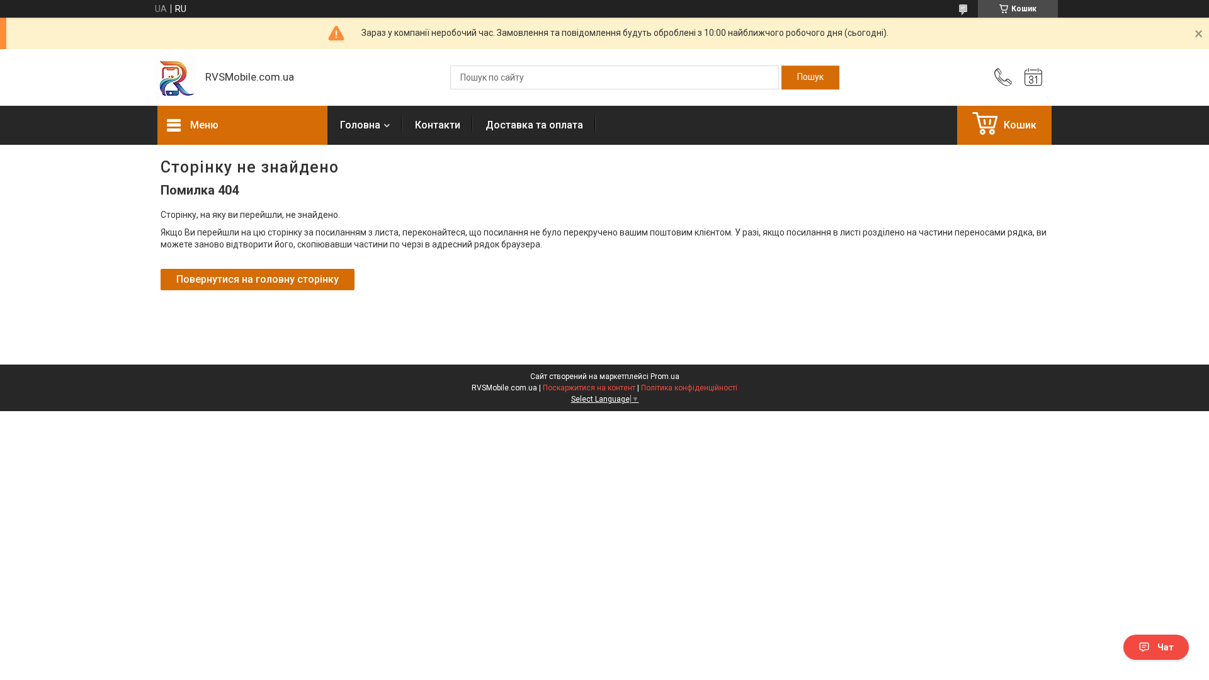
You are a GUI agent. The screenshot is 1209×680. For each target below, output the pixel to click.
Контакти (437, 125)
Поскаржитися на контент (589, 387)
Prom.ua (664, 376)
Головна (360, 125)
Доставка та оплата (534, 125)
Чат (1165, 647)
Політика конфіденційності (689, 387)
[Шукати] (810, 77)
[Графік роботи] (1033, 77)
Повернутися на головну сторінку (257, 279)
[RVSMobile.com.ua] (175, 77)
